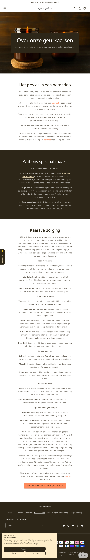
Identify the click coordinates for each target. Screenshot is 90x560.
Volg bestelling (76, 512)
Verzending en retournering (57, 512)
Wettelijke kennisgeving (77, 555)
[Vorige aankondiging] (4, 2)
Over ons (28, 512)
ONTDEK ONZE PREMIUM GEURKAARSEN (45, 486)
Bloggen (11, 512)
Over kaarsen (39, 512)
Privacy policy (9, 535)
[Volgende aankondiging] (85, 2)
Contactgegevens (61, 555)
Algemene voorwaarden (77, 552)
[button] (4, 8)
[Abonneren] (42, 525)
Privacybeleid (63, 552)
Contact (20, 512)
